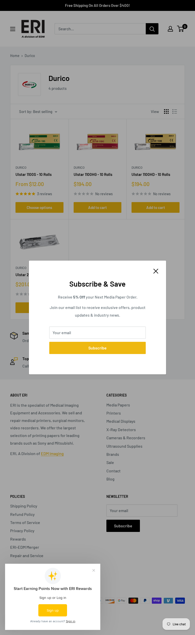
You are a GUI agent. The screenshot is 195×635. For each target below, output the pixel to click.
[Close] (155, 270)
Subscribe (97, 347)
